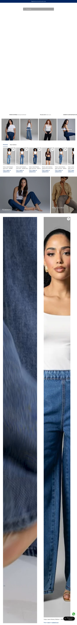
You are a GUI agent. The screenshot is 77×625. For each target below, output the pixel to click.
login (8, 170)
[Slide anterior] (46, 417)
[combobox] (38, 9)
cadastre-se (6, 171)
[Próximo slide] (69, 160)
